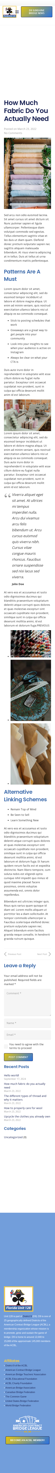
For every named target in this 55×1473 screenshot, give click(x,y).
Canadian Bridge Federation (20, 1392)
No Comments (13, 133)
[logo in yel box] (9, 12)
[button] (17, 12)
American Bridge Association (20, 1387)
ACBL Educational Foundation (21, 1379)
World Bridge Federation (18, 1405)
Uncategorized (13, 1137)
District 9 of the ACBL (16, 1365)
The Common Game (16, 1396)
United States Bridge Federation (22, 1401)
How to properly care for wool (23, 1108)
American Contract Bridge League (23, 1370)
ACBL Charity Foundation (18, 1383)
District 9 (27, 1316)
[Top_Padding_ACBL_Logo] (27, 1422)
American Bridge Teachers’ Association (25, 1374)
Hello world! (11, 1075)
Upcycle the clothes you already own (27, 1116)
